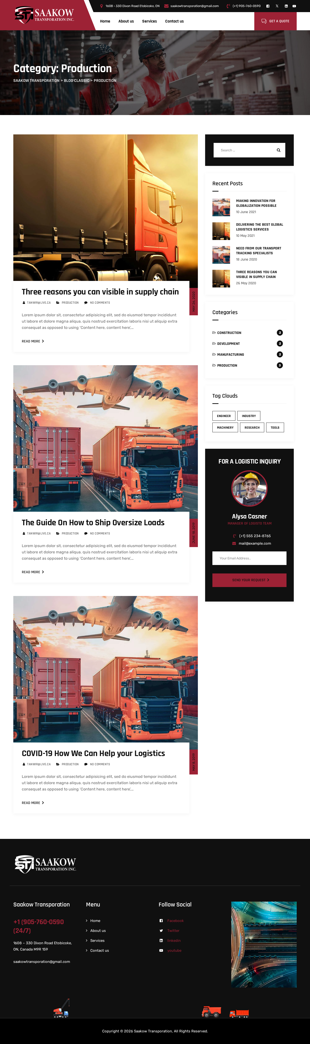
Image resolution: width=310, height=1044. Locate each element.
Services (149, 21)
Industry (249, 416)
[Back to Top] (299, 1036)
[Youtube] (294, 6)
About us (126, 21)
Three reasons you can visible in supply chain (100, 291)
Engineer (224, 416)
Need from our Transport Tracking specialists (258, 251)
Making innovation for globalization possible (256, 203)
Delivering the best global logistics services (259, 227)
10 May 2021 (245, 236)
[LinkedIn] (286, 6)
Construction (229, 332)
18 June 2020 (246, 259)
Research (252, 427)
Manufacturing (230, 354)
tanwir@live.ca (39, 303)
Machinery (225, 427)
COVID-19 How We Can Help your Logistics (93, 753)
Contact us (174, 21)
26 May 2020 (246, 283)
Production (70, 303)
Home (105, 21)
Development (228, 343)
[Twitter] (277, 6)
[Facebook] (267, 6)
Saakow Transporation (153, 1031)
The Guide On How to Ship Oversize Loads (93, 522)
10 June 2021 (246, 212)
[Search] (278, 150)
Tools (275, 427)
